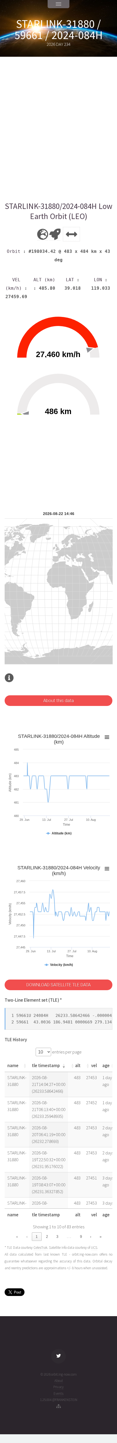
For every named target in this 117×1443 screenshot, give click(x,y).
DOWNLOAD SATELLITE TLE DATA (58, 984)
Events (58, 1393)
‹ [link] (26, 1237)
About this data (58, 700)
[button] (24, 1065)
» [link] (100, 1237)
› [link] (90, 1237)
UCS (94, 1247)
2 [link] (47, 1237)
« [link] (17, 1237)
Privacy (58, 1387)
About (58, 1380)
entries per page (66, 1052)
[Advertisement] (58, 129)
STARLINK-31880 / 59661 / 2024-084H (58, 29)
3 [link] (57, 1237)
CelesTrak (40, 1247)
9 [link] (81, 1237)
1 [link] (37, 1237)
